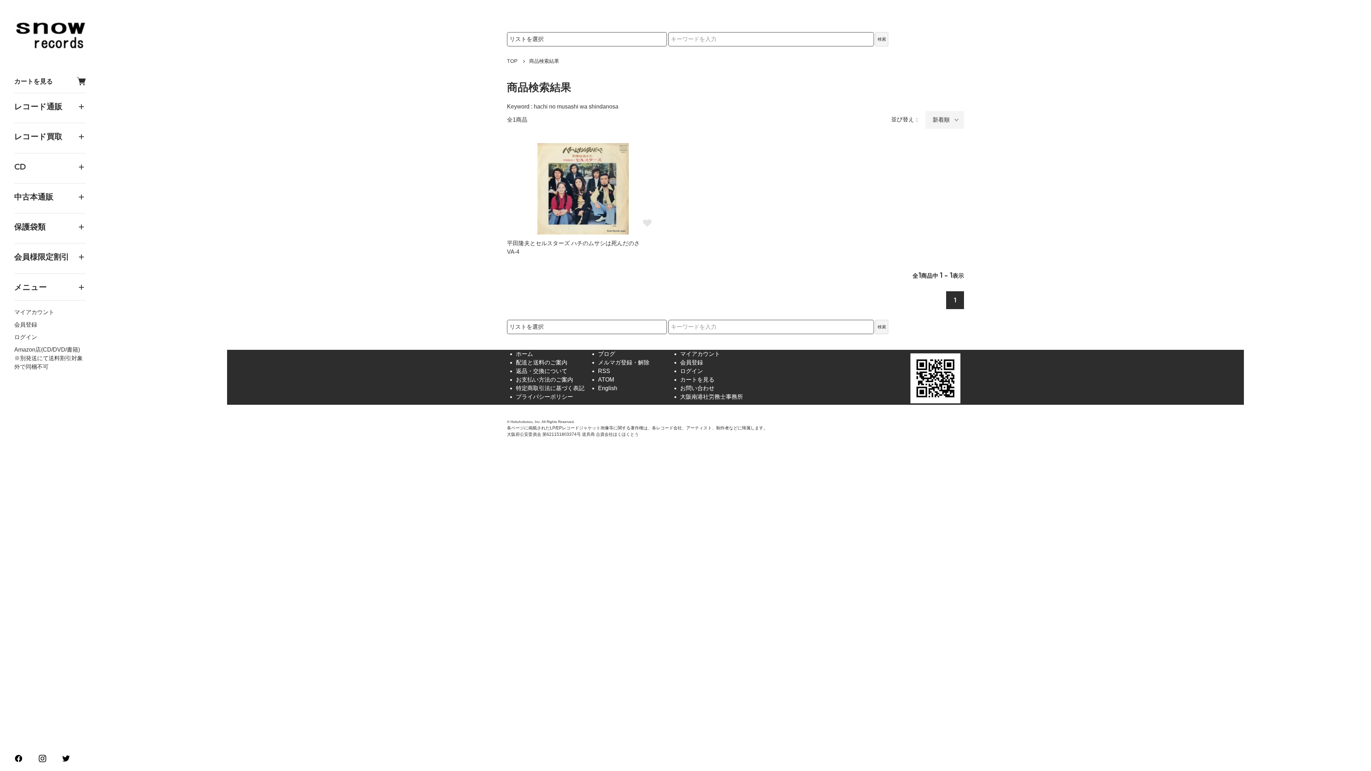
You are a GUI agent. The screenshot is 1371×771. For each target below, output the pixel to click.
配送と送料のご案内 (541, 362)
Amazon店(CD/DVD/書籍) (47, 350)
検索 (882, 39)
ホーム (524, 354)
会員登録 (25, 325)
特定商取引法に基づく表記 (550, 388)
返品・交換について (541, 371)
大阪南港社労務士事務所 (711, 397)
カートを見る (33, 81)
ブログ (606, 354)
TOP (512, 61)
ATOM (606, 380)
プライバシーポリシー (544, 397)
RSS (604, 371)
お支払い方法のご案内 (544, 380)
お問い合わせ (697, 388)
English (607, 388)
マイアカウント (34, 312)
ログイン (25, 337)
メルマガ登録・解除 (623, 362)
